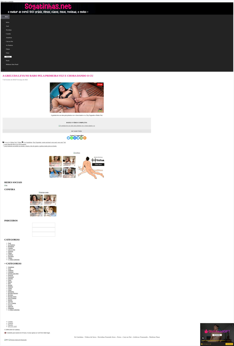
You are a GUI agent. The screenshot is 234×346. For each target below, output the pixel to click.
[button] (4, 69)
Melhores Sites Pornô (12, 64)
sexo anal (54, 142)
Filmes (8, 49)
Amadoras (9, 37)
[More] (85, 138)
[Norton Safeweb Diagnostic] (18, 340)
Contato (10, 321)
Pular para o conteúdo (7, 1)
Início (7, 22)
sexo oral (60, 142)
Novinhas (9, 30)
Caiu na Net (9, 41)
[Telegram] (78, 138)
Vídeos (8, 57)
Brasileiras (11, 246)
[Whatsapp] (71, 138)
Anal (7, 26)
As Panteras (9, 45)
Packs (7, 60)
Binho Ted (14, 142)
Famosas (10, 251)
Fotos (7, 53)
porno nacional (46, 142)
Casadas (8, 34)
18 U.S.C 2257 (12, 326)
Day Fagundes (37, 142)
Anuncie (10, 323)
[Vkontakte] (74, 138)
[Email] (81, 138)
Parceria (10, 325)
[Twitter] (68, 138)
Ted (64, 142)
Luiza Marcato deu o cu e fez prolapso (15, 144)
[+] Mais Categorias (13, 259)
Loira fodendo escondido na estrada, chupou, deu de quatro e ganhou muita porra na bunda (30, 146)
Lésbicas (10, 254)
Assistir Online (77, 131)
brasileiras (29, 142)
